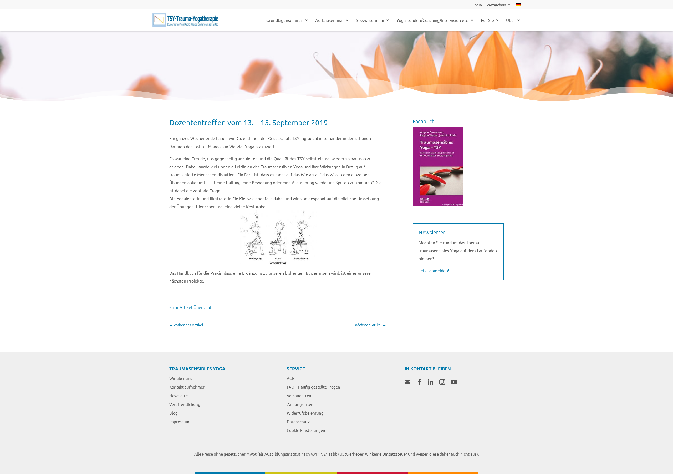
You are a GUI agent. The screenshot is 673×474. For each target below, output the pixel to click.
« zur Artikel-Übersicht (190, 307)
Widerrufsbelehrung (305, 412)
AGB (291, 378)
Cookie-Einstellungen (306, 430)
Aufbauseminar (329, 20)
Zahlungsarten (300, 404)
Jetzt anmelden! (434, 270)
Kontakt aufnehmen (187, 386)
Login (477, 5)
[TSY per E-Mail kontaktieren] (407, 382)
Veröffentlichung (184, 404)
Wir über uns (180, 378)
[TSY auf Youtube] (454, 382)
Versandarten (299, 395)
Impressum (179, 421)
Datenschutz (298, 421)
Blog (173, 412)
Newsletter (179, 395)
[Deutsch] (518, 6)
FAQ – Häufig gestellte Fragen (313, 386)
